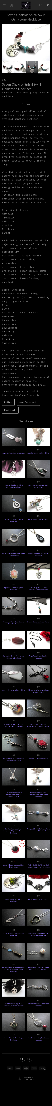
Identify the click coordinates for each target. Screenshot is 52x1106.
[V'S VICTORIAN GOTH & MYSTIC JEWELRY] (26, 5)
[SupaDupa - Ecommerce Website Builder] (19, 1078)
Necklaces (8, 402)
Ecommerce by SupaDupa (29, 1078)
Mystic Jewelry (10, 410)
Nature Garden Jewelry (28, 402)
